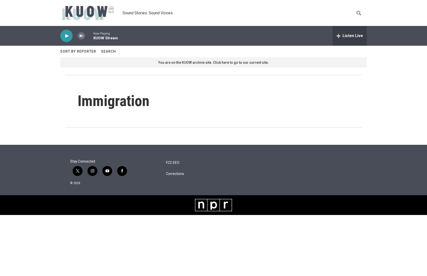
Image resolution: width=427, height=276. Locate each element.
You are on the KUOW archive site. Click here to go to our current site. (213, 62)
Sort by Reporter (78, 51)
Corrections (175, 174)
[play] (66, 36)
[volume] (81, 36)
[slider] (89, 35)
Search (108, 51)
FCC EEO (172, 163)
